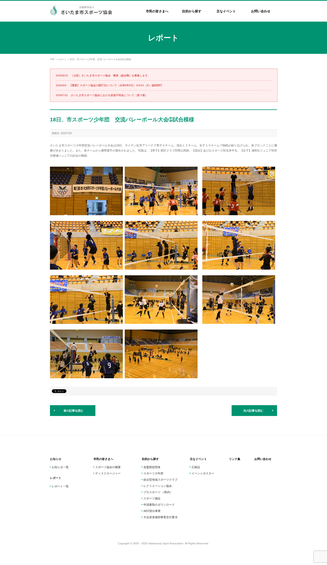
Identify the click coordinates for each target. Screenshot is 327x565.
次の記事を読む (253, 410)
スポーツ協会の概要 (108, 467)
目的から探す (191, 11)
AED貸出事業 (152, 510)
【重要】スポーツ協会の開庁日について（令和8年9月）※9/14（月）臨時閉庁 (109, 85)
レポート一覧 (60, 486)
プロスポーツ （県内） (158, 492)
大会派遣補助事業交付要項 (160, 517)
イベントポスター (203, 473)
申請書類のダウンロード (159, 504)
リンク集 (234, 459)
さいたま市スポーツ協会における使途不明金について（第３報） (102, 95)
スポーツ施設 (151, 498)
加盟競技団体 (151, 467)
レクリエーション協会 (157, 485)
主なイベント (226, 11)
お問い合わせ (260, 11)
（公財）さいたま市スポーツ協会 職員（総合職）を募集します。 (103, 75)
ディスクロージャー (108, 473)
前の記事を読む (73, 410)
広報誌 (196, 467)
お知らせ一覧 (60, 467)
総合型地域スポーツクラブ (160, 479)
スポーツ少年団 (153, 473)
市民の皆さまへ (157, 11)
